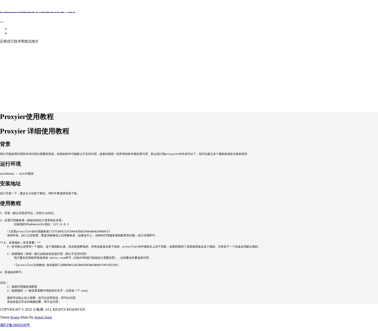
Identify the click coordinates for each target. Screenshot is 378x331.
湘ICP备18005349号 (15, 325)
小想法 (14, 33)
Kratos (15, 317)
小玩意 (14, 28)
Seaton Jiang (43, 317)
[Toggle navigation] (2, 22)
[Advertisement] (189, 76)
